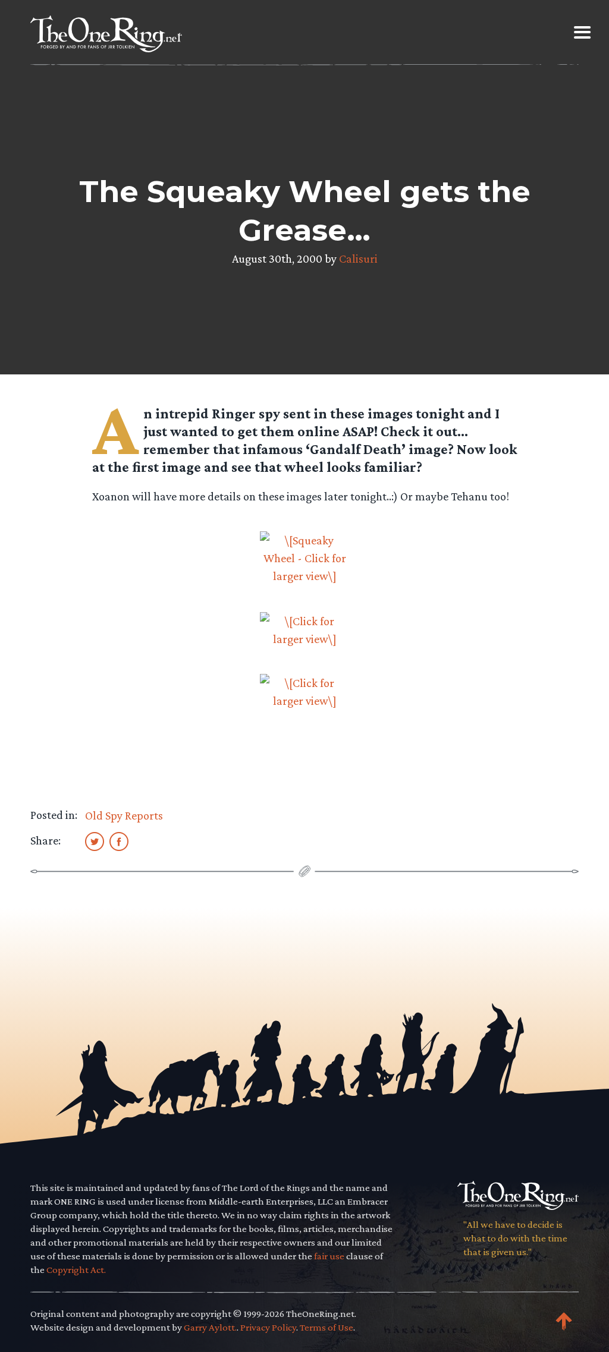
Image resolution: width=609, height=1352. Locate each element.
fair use (329, 1256)
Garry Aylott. (210, 1327)
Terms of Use (326, 1327)
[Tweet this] (94, 841)
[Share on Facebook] (118, 841)
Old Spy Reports (124, 815)
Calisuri (358, 258)
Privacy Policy (268, 1327)
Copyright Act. (76, 1269)
